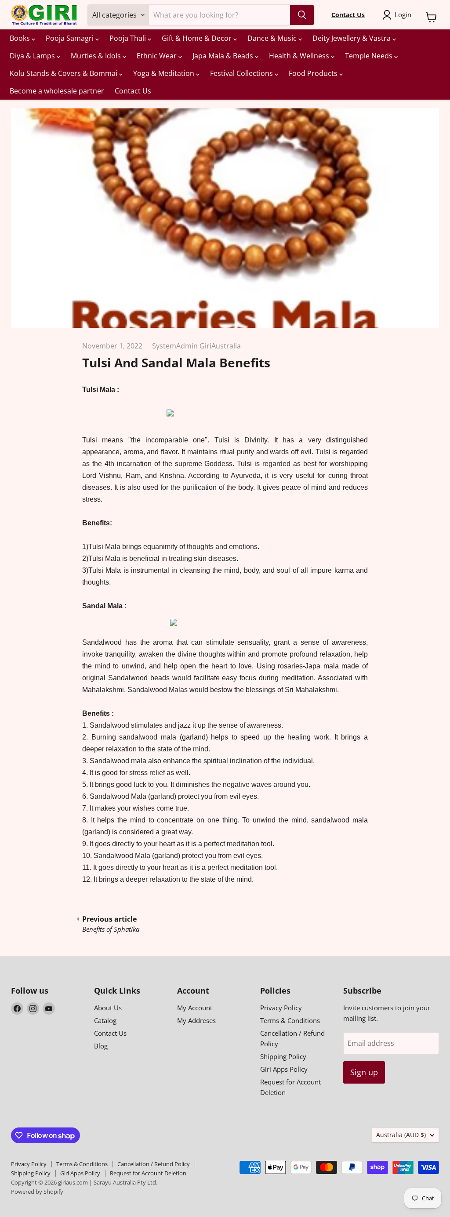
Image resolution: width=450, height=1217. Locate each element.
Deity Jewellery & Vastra (352, 38)
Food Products (314, 73)
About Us (108, 1007)
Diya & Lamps (33, 56)
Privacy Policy (281, 1007)
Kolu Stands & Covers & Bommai (64, 73)
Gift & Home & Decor (197, 38)
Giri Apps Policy (284, 1069)
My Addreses (196, 1020)
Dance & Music (272, 38)
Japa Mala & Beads (223, 56)
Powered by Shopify (37, 1191)
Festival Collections (242, 73)
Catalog (105, 1020)
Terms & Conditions (290, 1020)
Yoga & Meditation (164, 73)
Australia (401, 1135)
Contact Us (133, 91)
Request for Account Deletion (148, 1173)
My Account (194, 1007)
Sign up (364, 1072)
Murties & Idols (97, 56)
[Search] (302, 15)
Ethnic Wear (157, 56)
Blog (101, 1045)
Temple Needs (369, 56)
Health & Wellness (300, 56)
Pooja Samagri (70, 38)
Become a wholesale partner (57, 91)
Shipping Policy (283, 1056)
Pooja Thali (128, 38)
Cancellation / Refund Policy (153, 1164)
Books (21, 38)
